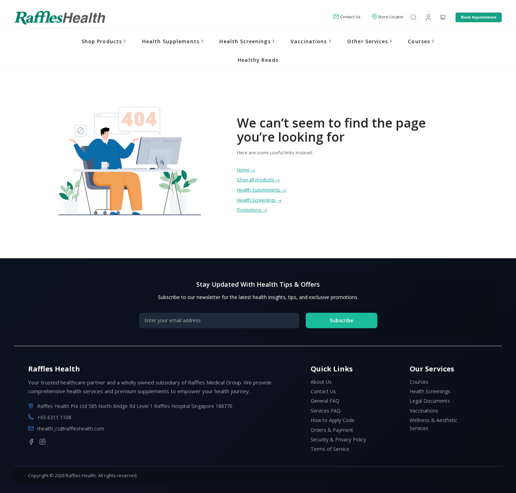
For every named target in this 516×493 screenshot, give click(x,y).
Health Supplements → (261, 190)
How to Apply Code (333, 420)
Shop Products (102, 41)
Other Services (368, 41)
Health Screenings (245, 41)
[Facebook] (31, 442)
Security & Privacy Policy (338, 439)
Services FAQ (325, 410)
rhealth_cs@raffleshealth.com (70, 428)
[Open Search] (413, 17)
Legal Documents (430, 400)
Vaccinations (310, 41)
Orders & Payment (332, 430)
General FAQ (325, 400)
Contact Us (323, 391)
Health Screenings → (259, 200)
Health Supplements (171, 41)
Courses (420, 41)
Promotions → (252, 210)
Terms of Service (330, 449)
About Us (321, 381)
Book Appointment (478, 17)
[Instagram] (42, 442)
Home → (246, 170)
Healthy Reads (258, 60)
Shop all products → (258, 179)
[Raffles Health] (59, 18)
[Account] (427, 17)
